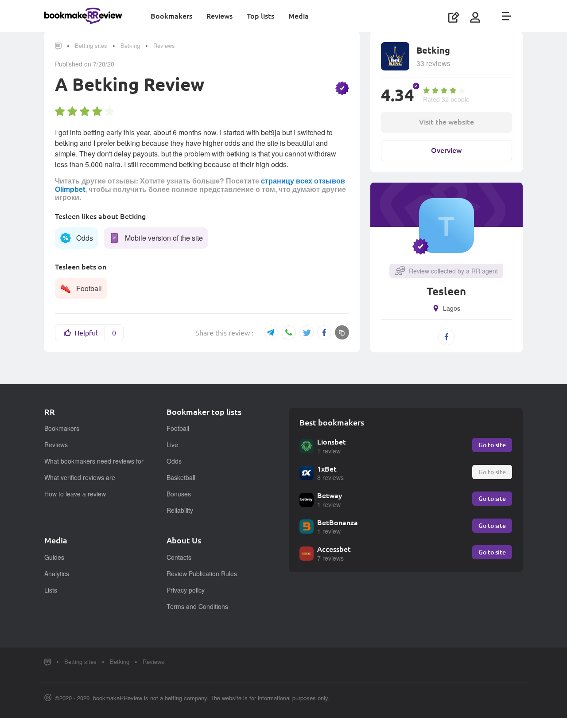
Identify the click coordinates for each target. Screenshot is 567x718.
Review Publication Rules (202, 573)
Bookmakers (171, 16)
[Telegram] (271, 332)
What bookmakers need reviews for (94, 461)
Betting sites (91, 45)
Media (298, 16)
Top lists (260, 16)
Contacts (179, 557)
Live (172, 444)
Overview (446, 150)
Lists (50, 589)
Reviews (219, 16)
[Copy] (342, 332)
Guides (54, 557)
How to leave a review (75, 493)
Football (178, 428)
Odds (174, 461)
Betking (130, 45)
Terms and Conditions (197, 606)
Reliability (180, 510)
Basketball (181, 477)
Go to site (492, 445)
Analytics (56, 573)
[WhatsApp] (289, 333)
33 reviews (433, 63)
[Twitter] (306, 332)
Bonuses (179, 493)
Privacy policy (186, 589)
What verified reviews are (79, 477)
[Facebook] (324, 332)
